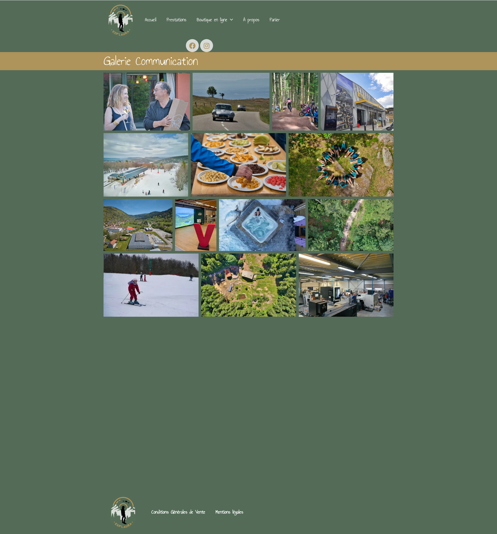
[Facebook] (192, 45)
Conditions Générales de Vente (178, 512)
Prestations (176, 19)
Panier (275, 19)
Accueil (150, 19)
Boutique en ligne (212, 19)
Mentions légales (229, 512)
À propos (251, 19)
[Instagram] (206, 45)
